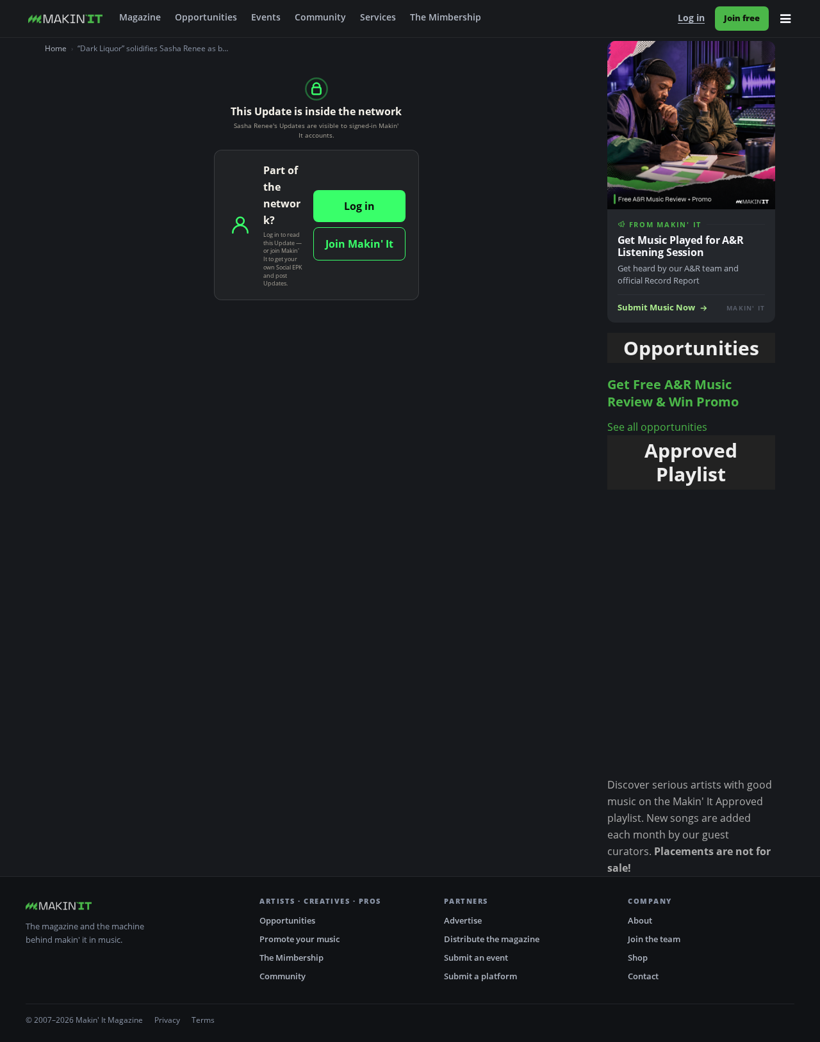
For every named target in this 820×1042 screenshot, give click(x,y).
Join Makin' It (359, 244)
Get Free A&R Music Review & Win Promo (673, 393)
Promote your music (299, 939)
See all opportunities (657, 427)
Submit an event (476, 957)
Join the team (654, 939)
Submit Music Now (656, 307)
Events (266, 17)
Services (378, 17)
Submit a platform (480, 976)
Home (56, 48)
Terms (203, 1020)
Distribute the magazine (491, 939)
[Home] (65, 18)
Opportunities (206, 17)
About (640, 920)
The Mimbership (445, 17)
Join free (742, 18)
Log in (691, 18)
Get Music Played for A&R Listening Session (681, 246)
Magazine (140, 17)
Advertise (463, 920)
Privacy (167, 1020)
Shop (638, 957)
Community (320, 17)
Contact (643, 976)
